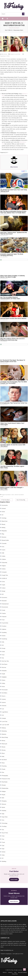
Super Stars (5, 816)
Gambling (4, 632)
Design (3, 591)
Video (3, 855)
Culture (3, 588)
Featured (4, 616)
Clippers (4, 565)
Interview (4, 705)
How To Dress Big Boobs (22, 499)
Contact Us (10, 972)
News (3, 762)
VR (2, 858)
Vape (3, 848)
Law (3, 708)
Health (3, 673)
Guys (3, 654)
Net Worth (4, 759)
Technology (4, 823)
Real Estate (4, 781)
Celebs (3, 556)
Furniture (4, 626)
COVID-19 (4, 578)
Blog (3, 533)
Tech (3, 820)
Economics (4, 597)
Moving (3, 750)
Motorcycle (4, 743)
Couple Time (5, 575)
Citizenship (4, 562)
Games (3, 635)
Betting (3, 527)
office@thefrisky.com (8, 950)
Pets (3, 772)
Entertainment (5, 603)
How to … (4, 696)
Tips (3, 829)
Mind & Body (5, 737)
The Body (4, 826)
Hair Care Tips (5, 661)
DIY (3, 594)
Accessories (5, 505)
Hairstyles (4, 670)
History (3, 680)
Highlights (4, 677)
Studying (4, 810)
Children (4, 559)
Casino (3, 549)
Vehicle (3, 851)
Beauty (3, 524)
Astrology (4, 518)
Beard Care (4, 521)
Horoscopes (5, 689)
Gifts (3, 642)
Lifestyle (4, 718)
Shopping (4, 801)
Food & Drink (5, 623)
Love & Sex (17, 54)
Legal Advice (5, 712)
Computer (4, 572)
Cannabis (4, 543)
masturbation (8, 494)
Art (2, 514)
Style (3, 813)
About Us (4, 972)
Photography (5, 775)
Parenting (4, 766)
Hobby (3, 683)
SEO (3, 797)
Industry (4, 699)
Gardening (4, 638)
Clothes (4, 568)
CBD (3, 553)
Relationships (5, 788)
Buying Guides (5, 540)
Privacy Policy (15, 974)
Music (3, 753)
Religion (4, 791)
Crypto (3, 584)
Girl (3, 645)
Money (3, 740)
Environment (5, 607)
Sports (3, 807)
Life (3, 715)
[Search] (23, 14)
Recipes (4, 785)
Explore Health (14, 879)
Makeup (4, 727)
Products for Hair (6, 778)
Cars (3, 546)
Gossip (3, 648)
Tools (3, 836)
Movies (3, 747)
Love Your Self (5, 724)
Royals (3, 794)
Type (3, 845)
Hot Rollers (4, 692)
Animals (4, 508)
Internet (4, 702)
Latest (15, 972)
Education (4, 600)
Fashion (4, 613)
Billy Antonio (4, 54)
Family (3, 610)
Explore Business (14, 901)
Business (4, 537)
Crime (3, 581)
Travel (3, 842)
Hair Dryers (4, 664)
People (3, 769)
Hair (3, 657)
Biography (4, 530)
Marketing (4, 731)
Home (3, 686)
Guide (3, 651)
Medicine (4, 734)
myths (12, 494)
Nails (3, 756)
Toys (3, 839)
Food (3, 619)
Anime (3, 511)
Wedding (4, 861)
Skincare (4, 804)
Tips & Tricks (5, 832)
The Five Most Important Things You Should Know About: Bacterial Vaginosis (7, 499)
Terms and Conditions (22, 972)
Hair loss (4, 667)
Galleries (4, 629)
